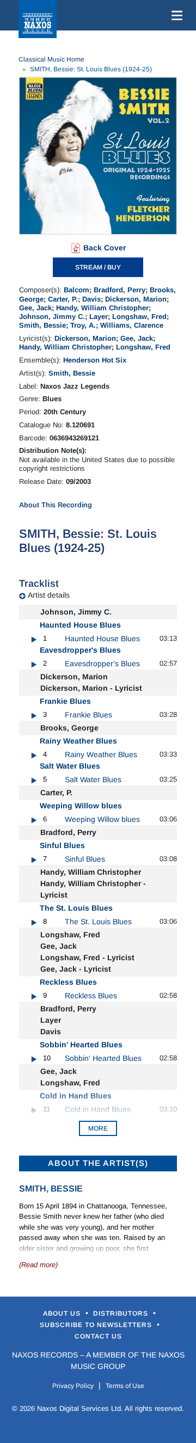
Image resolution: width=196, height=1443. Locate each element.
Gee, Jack (35, 308)
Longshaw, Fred (139, 316)
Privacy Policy (73, 1386)
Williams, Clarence (131, 325)
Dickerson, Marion (136, 299)
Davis (91, 299)
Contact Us (98, 1336)
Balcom (76, 290)
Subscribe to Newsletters (97, 1325)
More (98, 1128)
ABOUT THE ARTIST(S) (98, 1163)
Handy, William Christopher (102, 308)
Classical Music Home (51, 59)
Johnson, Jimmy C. (52, 316)
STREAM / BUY (98, 267)
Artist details (49, 595)
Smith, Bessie (42, 325)
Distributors (121, 1313)
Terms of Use (125, 1386)
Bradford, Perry (119, 290)
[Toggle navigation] (174, 15)
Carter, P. (63, 299)
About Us (63, 1313)
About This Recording (55, 505)
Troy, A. (83, 325)
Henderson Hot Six (94, 360)
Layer (98, 316)
